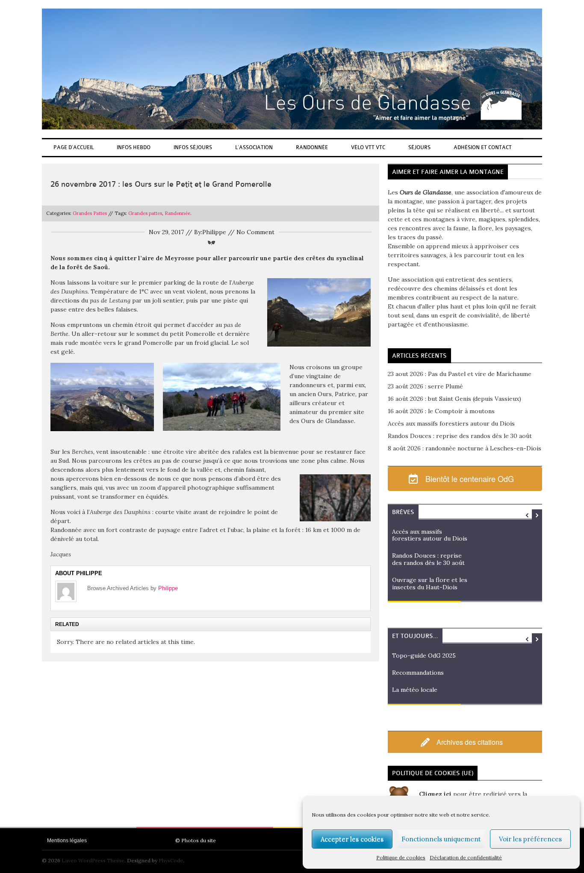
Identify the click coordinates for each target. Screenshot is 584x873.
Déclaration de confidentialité (466, 857)
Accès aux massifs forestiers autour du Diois (451, 423)
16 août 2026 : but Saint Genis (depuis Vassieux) (454, 399)
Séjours (419, 147)
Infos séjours (193, 147)
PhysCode (171, 860)
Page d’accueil (73, 147)
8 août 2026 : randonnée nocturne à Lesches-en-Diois (464, 448)
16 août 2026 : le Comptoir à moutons (441, 411)
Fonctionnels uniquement (441, 839)
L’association (254, 147)
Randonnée (312, 147)
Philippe (168, 588)
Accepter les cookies (352, 839)
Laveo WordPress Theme (93, 860)
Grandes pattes (145, 213)
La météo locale (414, 690)
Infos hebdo (133, 147)
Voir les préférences (530, 839)
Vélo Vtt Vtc (368, 147)
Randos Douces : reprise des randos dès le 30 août (460, 436)
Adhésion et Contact (483, 147)
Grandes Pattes (90, 213)
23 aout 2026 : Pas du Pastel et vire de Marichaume (459, 374)
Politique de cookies (400, 857)
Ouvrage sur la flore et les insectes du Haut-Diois (429, 583)
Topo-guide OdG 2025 (424, 655)
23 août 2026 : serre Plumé (425, 386)
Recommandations (418, 672)
